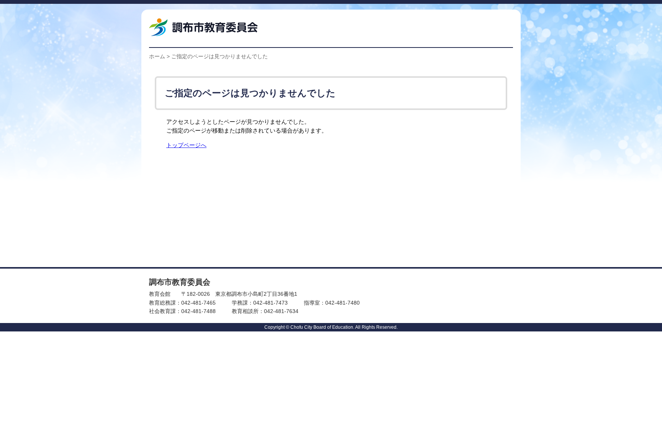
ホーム (157, 56)
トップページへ (186, 145)
